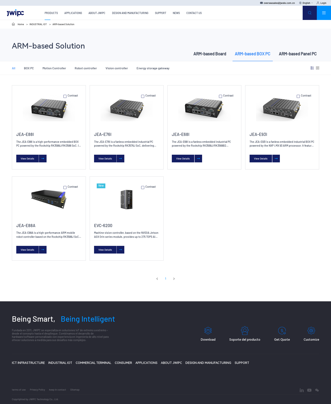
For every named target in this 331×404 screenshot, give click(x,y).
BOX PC (29, 68)
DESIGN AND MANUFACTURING (130, 13)
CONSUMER (123, 363)
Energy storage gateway (153, 68)
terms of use (19, 389)
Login (323, 3)
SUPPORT (160, 13)
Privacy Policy (37, 389)
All (13, 68)
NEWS (176, 13)
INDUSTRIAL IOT (38, 24)
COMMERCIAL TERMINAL (93, 363)
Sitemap (74, 389)
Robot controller (86, 68)
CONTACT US (194, 13)
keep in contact (57, 389)
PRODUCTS (51, 13)
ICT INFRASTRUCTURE (28, 363)
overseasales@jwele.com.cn (279, 2)
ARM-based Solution (63, 24)
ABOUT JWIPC (96, 13)
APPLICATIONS (73, 13)
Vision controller (117, 68)
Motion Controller (54, 68)
